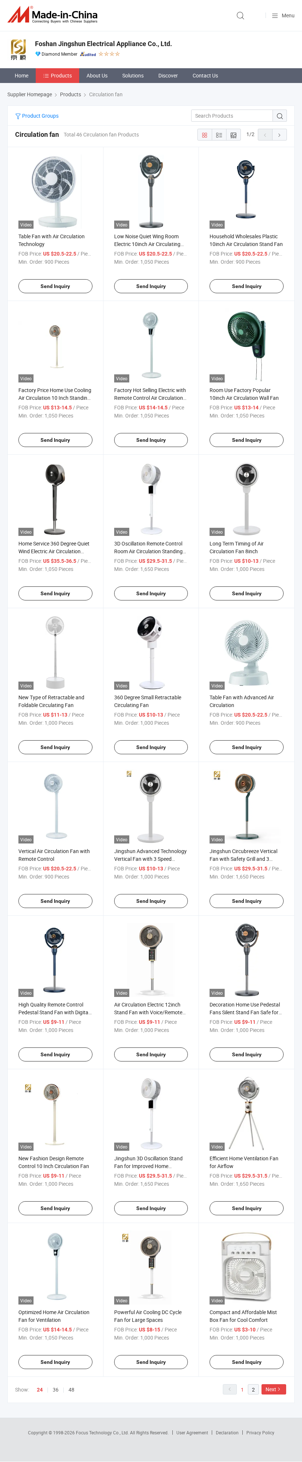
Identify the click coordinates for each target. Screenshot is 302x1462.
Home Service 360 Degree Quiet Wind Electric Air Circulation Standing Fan (53, 551)
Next (271, 1389)
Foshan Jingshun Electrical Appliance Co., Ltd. (103, 44)
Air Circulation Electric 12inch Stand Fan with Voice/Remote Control (148, 1012)
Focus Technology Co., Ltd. (103, 1432)
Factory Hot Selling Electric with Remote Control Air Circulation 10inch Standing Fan (150, 398)
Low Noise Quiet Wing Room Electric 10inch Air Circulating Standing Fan (147, 244)
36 (56, 1389)
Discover (168, 75)
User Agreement (192, 1432)
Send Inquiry (55, 286)
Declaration (227, 1432)
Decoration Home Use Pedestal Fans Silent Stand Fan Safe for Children (245, 1012)
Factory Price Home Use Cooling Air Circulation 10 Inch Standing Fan (54, 398)
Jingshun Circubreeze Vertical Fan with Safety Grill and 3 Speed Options (243, 859)
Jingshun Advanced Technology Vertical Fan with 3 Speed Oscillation (150, 859)
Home (21, 75)
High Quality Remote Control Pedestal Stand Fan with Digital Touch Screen (53, 1012)
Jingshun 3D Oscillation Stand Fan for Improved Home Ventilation (148, 1166)
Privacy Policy (260, 1432)
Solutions (133, 75)
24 (40, 1390)
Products (61, 75)
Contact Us (205, 75)
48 (71, 1389)
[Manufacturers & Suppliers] (53, 14)
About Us (97, 75)
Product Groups (40, 115)
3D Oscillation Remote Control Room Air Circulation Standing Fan (148, 551)
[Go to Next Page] (280, 134)
